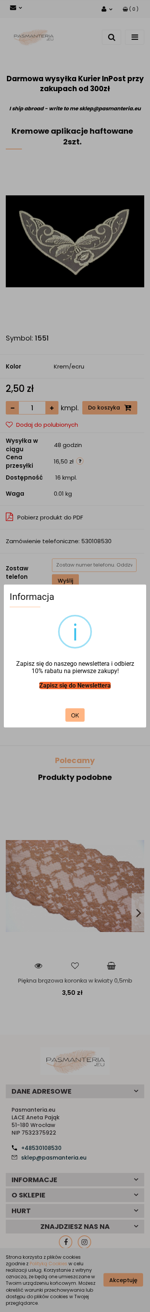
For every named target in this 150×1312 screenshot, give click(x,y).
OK (75, 715)
